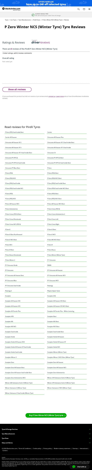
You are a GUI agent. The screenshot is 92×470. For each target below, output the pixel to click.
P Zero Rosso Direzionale (13, 255)
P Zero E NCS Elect (11, 240)
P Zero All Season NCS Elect (56, 204)
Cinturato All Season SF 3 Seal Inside (59, 147)
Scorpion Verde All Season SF (56, 342)
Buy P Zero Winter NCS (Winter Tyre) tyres (46, 415)
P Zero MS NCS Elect (53, 240)
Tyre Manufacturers (25, 20)
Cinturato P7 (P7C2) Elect (55, 158)
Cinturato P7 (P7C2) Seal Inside (15, 163)
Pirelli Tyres (36, 20)
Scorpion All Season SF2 (12, 301)
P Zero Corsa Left (52, 219)
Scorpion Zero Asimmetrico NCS (15, 378)
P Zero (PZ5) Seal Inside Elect (14, 132)
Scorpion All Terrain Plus (13, 311)
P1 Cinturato (51, 260)
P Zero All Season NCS (12, 204)
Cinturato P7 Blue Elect (12, 168)
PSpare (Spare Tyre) (53, 291)
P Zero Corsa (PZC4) (53, 209)
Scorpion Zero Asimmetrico (56, 373)
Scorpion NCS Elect (53, 326)
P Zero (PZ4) (9, 173)
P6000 (49, 265)
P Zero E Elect (51, 229)
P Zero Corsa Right (53, 224)
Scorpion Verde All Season (55, 337)
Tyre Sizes (5, 438)
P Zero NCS (8, 245)
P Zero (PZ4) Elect (52, 173)
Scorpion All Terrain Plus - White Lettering (60, 311)
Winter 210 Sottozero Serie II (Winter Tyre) (61, 378)
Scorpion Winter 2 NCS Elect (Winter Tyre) (60, 357)
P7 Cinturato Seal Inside (13, 286)
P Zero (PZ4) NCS (10, 178)
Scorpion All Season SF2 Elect (56, 301)
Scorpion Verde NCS (53, 347)
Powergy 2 (8, 291)
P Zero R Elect (9, 250)
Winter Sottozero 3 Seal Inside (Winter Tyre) (19, 393)
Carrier (49, 132)
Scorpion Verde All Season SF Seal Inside (18, 347)
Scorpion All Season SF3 (12, 306)
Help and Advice (7, 443)
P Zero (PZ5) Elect (52, 194)
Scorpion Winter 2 (11, 357)
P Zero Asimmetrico (11, 209)
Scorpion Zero (9, 362)
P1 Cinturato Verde (11, 265)
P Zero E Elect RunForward (13, 234)
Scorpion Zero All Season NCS (56, 367)
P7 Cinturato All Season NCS (56, 275)
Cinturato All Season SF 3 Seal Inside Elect (18, 153)
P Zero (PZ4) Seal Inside (12, 183)
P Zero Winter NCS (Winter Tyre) (52, 20)
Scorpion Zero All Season (55, 362)
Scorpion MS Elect (53, 321)
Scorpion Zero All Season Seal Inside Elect (18, 373)
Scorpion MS (9, 321)
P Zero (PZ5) (9, 194)
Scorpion (8, 296)
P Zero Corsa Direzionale (13, 219)
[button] (78, 9)
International (84, 448)
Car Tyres (14, 20)
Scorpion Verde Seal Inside (13, 352)
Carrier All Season (11, 137)
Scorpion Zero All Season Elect (14, 367)
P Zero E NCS (51, 234)
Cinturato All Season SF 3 (13, 147)
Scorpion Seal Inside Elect (55, 332)
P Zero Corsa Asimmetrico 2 (56, 214)
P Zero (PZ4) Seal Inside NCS (14, 188)
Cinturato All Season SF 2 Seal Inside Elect (60, 142)
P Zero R (50, 245)
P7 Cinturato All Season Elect (14, 275)
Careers (5, 450)
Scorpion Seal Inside (11, 332)
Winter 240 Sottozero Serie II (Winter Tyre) (18, 383)
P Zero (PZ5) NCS (10, 199)
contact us (51, 96)
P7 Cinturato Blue (11, 281)
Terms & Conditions (25, 448)
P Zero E (7, 229)
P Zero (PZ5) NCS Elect (54, 199)
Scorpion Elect (51, 316)
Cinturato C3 (51, 153)
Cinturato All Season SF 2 (13, 142)
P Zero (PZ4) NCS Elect (54, 178)
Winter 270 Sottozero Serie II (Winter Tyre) (61, 383)
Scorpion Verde (10, 337)
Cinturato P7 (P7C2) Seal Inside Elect (59, 163)
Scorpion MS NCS (10, 326)
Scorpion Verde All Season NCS (15, 342)
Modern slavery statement (62, 448)
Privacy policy (47, 448)
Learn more (60, 96)
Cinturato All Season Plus (55, 137)
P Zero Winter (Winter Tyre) (56, 255)
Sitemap (75, 448)
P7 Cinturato (9, 270)
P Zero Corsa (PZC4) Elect (13, 214)
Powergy (50, 286)
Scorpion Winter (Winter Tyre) (56, 352)
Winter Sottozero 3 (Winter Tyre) (15, 388)
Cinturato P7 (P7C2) (11, 158)
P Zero (49, 168)
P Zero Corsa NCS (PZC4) (13, 224)
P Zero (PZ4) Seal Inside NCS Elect (58, 188)
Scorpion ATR (9, 316)
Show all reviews (17, 89)
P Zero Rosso (51, 250)
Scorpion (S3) (51, 296)
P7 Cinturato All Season (54, 270)
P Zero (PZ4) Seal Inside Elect (56, 183)
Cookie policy (37, 448)
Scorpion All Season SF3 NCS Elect (58, 306)
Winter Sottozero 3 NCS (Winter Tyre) (59, 388)
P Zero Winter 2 (10, 260)
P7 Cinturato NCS (53, 281)
